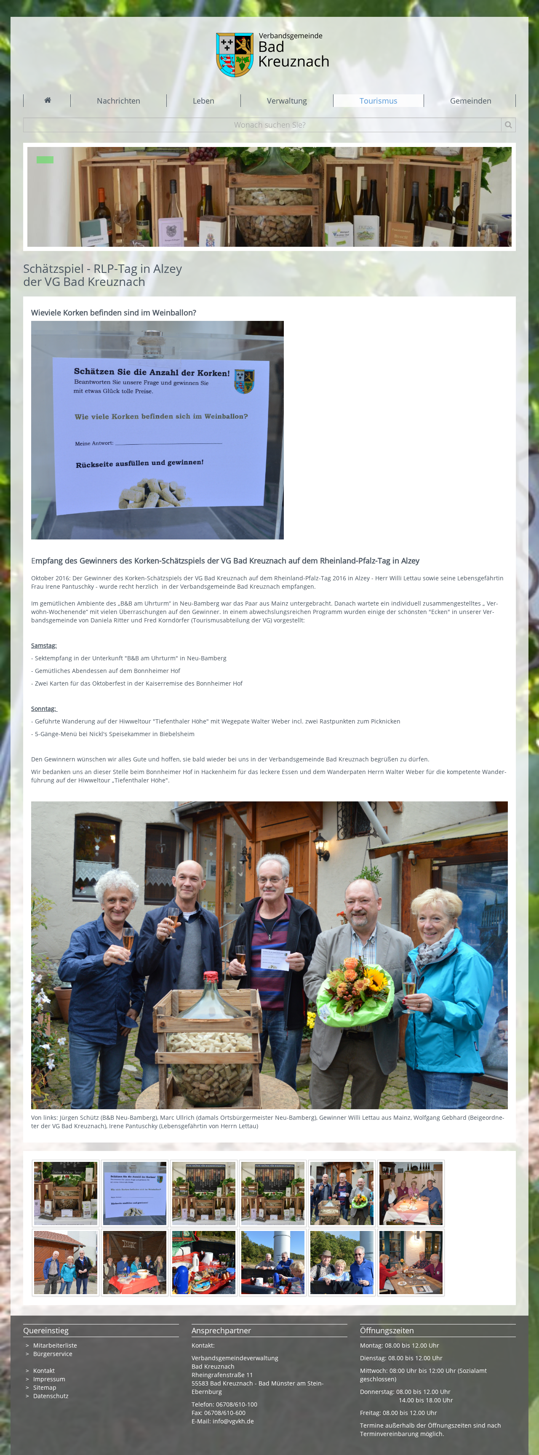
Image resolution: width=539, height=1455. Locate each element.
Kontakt (44, 1371)
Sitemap (44, 1387)
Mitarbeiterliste (55, 1345)
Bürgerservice (52, 1354)
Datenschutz (51, 1396)
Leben (203, 101)
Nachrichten (118, 101)
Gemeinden (470, 101)
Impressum (49, 1379)
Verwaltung (287, 101)
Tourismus (379, 101)
